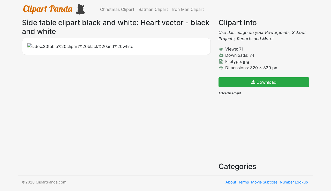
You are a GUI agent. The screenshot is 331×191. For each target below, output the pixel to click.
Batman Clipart (153, 9)
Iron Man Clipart (188, 9)
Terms (243, 182)
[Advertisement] (257, 128)
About (230, 182)
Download (265, 82)
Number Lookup (294, 182)
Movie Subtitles (264, 182)
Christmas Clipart (117, 9)
